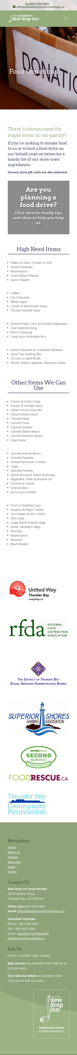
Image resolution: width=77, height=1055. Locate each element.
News (11, 867)
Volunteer (14, 862)
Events (12, 872)
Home (12, 847)
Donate (13, 857)
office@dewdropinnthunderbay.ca (40, 911)
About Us (14, 852)
